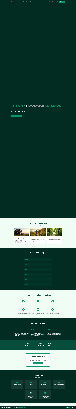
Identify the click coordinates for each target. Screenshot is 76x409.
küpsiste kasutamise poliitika (23, 407)
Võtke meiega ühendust (27, 116)
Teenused (53, 1)
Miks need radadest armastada (43, 1)
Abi (57, 1)
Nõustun (68, 407)
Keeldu (73, 407)
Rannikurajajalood (26, 1)
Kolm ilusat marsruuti (33, 1)
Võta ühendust (62, 1)
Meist (50, 1)
